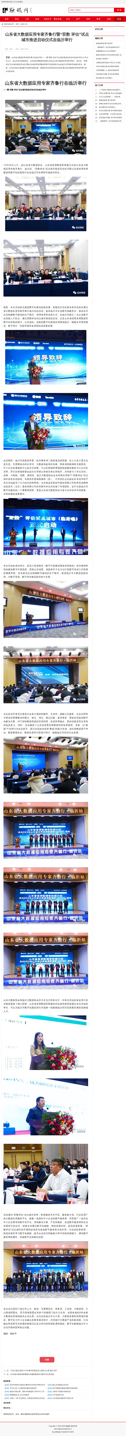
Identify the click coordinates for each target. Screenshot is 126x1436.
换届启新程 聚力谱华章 (104, 43)
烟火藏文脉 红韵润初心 (104, 78)
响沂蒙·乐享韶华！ (102, 59)
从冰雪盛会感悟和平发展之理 (62, 1398)
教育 (99, 19)
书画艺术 (47, 19)
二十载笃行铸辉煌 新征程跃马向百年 (112, 90)
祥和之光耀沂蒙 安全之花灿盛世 (110, 93)
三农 (27, 19)
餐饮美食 (58, 19)
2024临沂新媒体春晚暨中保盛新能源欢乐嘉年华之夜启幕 (32, 1374)
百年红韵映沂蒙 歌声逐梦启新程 (107, 66)
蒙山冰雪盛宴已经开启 (60, 1385)
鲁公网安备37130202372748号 (63, 1432)
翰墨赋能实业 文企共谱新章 (19, 1395)
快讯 (17, 19)
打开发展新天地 (58, 1395)
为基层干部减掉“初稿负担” (61, 1391)
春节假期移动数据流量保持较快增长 (65, 1388)
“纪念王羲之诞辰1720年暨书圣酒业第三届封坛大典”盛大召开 (33, 1371)
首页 (7, 19)
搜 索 (119, 10)
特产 (78, 19)
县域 (119, 19)
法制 (109, 19)
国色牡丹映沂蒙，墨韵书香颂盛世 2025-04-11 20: (27, 1391)
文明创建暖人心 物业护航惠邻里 (107, 70)
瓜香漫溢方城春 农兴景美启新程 (107, 74)
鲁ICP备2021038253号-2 (63, 1429)
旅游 (37, 19)
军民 (88, 19)
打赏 (47, 1360)
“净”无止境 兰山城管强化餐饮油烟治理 (23, 1388)
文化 (68, 19)
